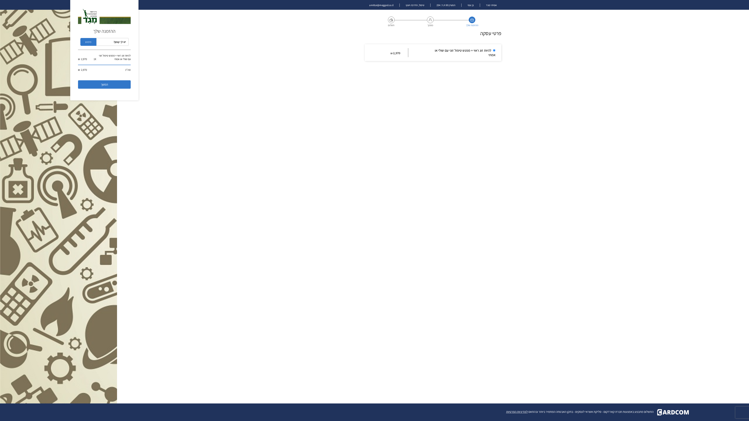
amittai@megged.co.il (381, 5)
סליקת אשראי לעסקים (588, 412)
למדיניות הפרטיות (517, 412)
